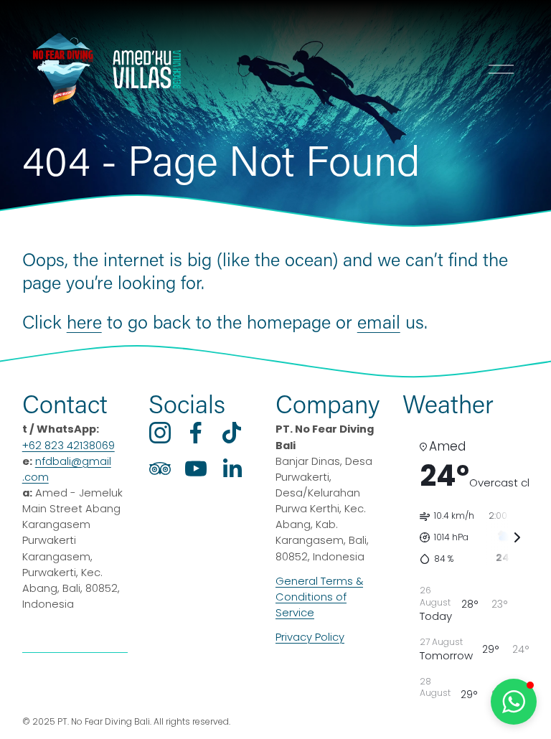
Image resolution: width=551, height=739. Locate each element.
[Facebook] (195, 432)
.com (35, 477)
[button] (514, 702)
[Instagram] (160, 432)
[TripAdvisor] (160, 468)
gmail (96, 461)
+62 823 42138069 (68, 445)
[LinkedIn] (231, 468)
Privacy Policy (310, 637)
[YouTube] (195, 468)
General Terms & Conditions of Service (319, 597)
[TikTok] (231, 432)
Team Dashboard (75, 682)
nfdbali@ (58, 461)
